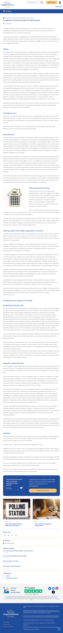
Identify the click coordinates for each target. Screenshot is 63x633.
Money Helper (53, 596)
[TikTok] (53, 592)
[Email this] (5, 535)
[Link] (7, 4)
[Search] (42, 2)
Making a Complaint (8, 626)
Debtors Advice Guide (10, 598)
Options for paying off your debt (17, 597)
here (13, 294)
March (41, 54)
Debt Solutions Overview (11, 561)
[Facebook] (49, 588)
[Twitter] (53, 588)
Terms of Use (6, 622)
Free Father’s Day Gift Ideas (12, 566)
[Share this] (8, 535)
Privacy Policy (6, 624)
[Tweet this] (12, 535)
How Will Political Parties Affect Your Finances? (18, 551)
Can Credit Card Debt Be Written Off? (15, 556)
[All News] (4, 11)
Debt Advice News (11, 578)
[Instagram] (56, 588)
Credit (8, 576)
